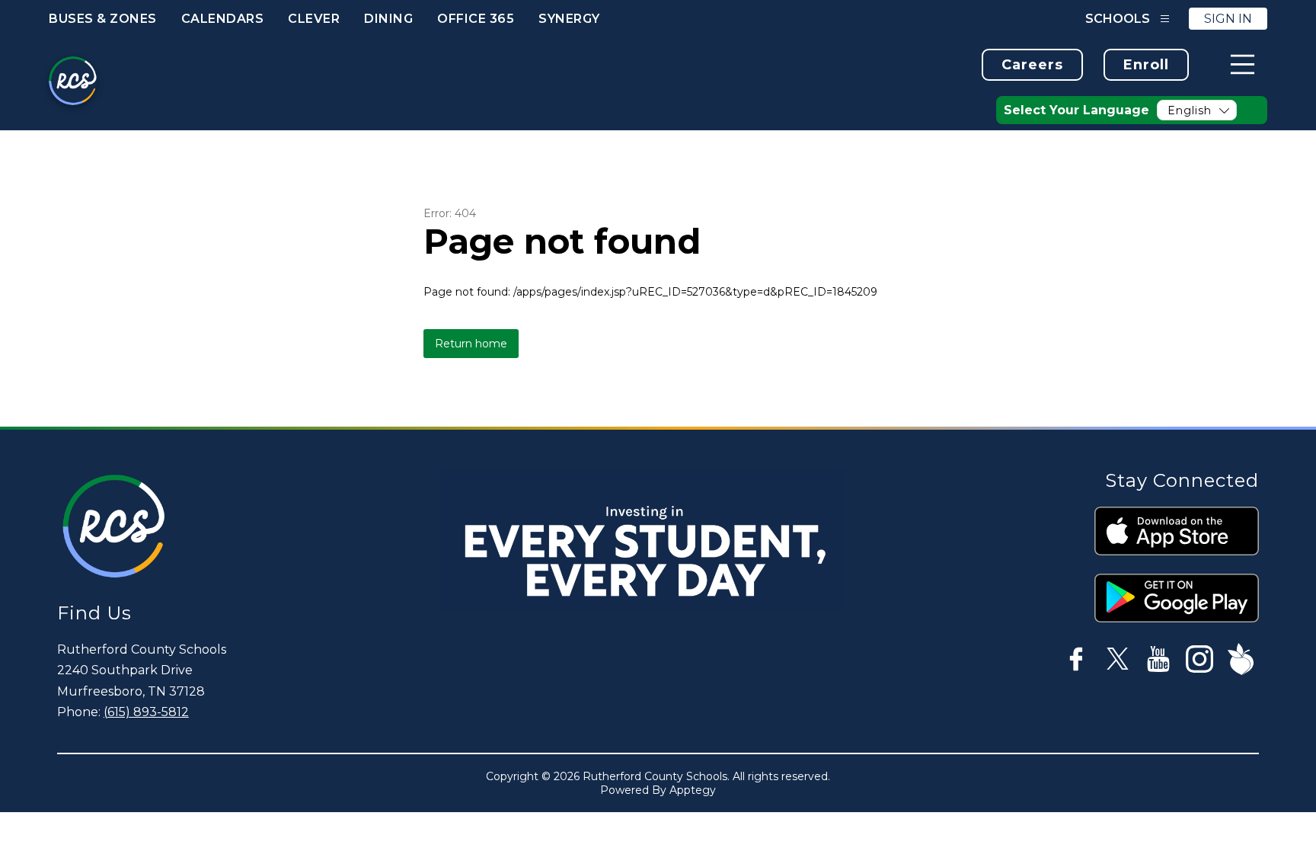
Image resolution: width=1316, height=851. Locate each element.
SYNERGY (569, 18)
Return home (471, 343)
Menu (1242, 64)
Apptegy (692, 790)
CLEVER (314, 18)
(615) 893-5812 (146, 712)
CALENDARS (222, 18)
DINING (388, 18)
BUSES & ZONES (103, 18)
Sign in (1228, 18)
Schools (1117, 18)
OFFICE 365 (475, 18)
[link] (1032, 65)
